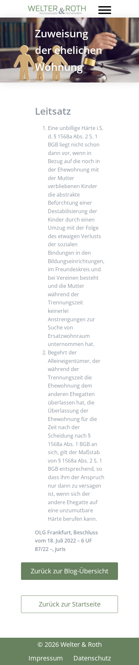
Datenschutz (92, 658)
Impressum (45, 658)
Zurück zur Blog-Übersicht (69, 571)
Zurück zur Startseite (70, 604)
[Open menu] (104, 10)
